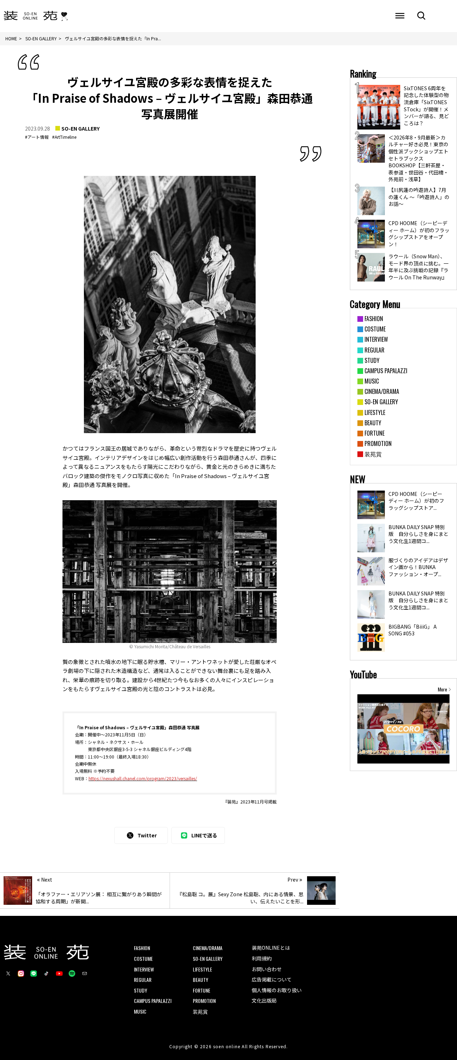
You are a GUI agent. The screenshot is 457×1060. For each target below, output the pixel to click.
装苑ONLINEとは (271, 947)
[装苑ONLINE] (30, 16)
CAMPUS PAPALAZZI (152, 1000)
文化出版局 (264, 1000)
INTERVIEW (144, 969)
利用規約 (262, 958)
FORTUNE (201, 990)
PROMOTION (204, 1000)
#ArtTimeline (64, 137)
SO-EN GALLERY (80, 128)
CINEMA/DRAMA (207, 948)
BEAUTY (200, 979)
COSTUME (143, 958)
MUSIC (140, 1011)
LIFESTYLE (202, 969)
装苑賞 (200, 1011)
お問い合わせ (267, 969)
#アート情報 (37, 137)
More (442, 689)
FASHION (142, 948)
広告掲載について (272, 979)
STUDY (140, 990)
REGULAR (142, 979)
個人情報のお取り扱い (277, 990)
